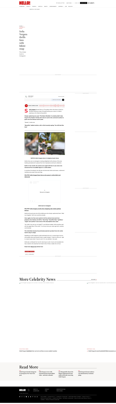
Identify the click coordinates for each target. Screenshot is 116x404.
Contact (47, 389)
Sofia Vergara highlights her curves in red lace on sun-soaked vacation (38, 351)
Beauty (45, 6)
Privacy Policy (86, 396)
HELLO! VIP (70, 6)
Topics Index (59, 390)
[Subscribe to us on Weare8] (35, 396)
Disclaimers (43, 396)
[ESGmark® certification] (28, 390)
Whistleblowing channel (75, 396)
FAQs (46, 390)
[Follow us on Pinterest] (32, 396)
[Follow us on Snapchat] (30, 396)
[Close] (63, 146)
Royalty (28, 6)
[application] (45, 143)
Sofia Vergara (32, 109)
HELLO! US (33, 246)
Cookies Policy (51, 396)
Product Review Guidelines (52, 399)
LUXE (66, 6)
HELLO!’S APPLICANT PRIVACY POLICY (82, 398)
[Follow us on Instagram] (19, 396)
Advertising (36, 390)
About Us (35, 389)
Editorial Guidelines (68, 398)
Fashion (34, 6)
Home (20, 26)
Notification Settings (46, 398)
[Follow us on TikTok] (26, 396)
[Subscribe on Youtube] (28, 396)
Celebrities (21, 6)
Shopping (60, 6)
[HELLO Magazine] (24, 3)
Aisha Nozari (30, 96)
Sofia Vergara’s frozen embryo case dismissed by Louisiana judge (86, 373)
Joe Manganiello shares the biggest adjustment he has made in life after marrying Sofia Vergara (66, 374)
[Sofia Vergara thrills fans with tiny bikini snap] (91, 3)
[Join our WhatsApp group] (37, 396)
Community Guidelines (61, 396)
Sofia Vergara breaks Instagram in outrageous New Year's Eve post (27, 373)
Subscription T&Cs (60, 389)
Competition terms (57, 398)
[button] (44, 143)
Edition (69, 3)
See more (93, 279)
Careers (43, 399)
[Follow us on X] (24, 396)
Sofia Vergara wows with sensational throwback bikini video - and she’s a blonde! (47, 373)
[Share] (63, 100)
